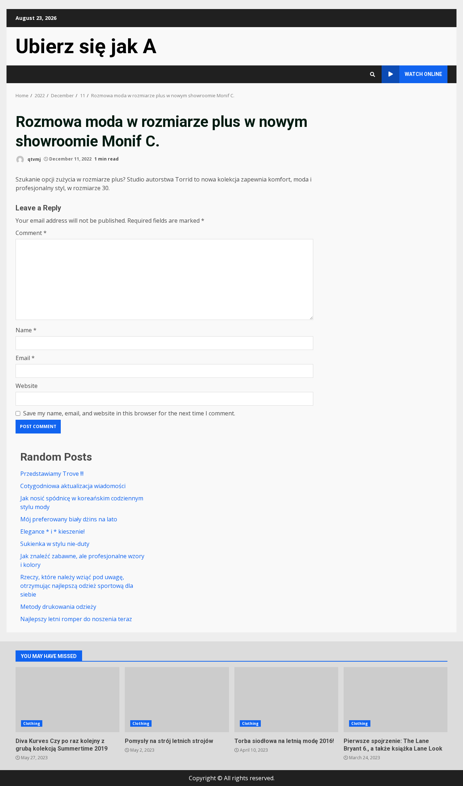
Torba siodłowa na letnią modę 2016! (286, 699)
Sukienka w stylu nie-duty (54, 544)
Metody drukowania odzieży (58, 607)
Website (27, 386)
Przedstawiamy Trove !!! (52, 474)
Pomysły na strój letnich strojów (177, 699)
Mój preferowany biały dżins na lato (68, 519)
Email (25, 358)
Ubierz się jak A (86, 46)
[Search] (372, 74)
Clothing (31, 723)
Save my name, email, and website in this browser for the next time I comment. (129, 413)
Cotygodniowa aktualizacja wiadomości (73, 486)
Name (26, 330)
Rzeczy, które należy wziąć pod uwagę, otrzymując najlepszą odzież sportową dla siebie (76, 585)
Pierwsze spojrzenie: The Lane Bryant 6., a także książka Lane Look (395, 699)
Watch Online (423, 74)
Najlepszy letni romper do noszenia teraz (76, 619)
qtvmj (33, 159)
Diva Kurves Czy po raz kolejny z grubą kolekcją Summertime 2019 (67, 699)
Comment (31, 233)
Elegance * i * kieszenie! (52, 531)
